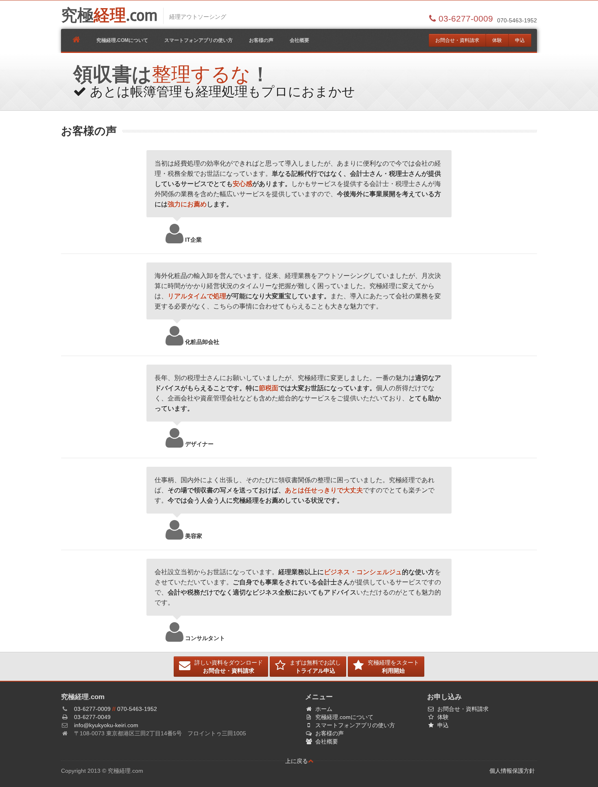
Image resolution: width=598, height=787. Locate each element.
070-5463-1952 (137, 709)
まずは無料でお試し (315, 666)
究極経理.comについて (122, 40)
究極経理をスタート (393, 666)
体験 (497, 40)
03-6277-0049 (92, 717)
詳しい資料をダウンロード (228, 666)
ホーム (323, 709)
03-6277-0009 (92, 709)
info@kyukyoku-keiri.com (106, 725)
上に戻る (296, 761)
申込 (520, 40)
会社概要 (299, 40)
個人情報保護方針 (512, 770)
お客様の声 (261, 40)
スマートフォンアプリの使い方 (198, 40)
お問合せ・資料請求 (457, 40)
